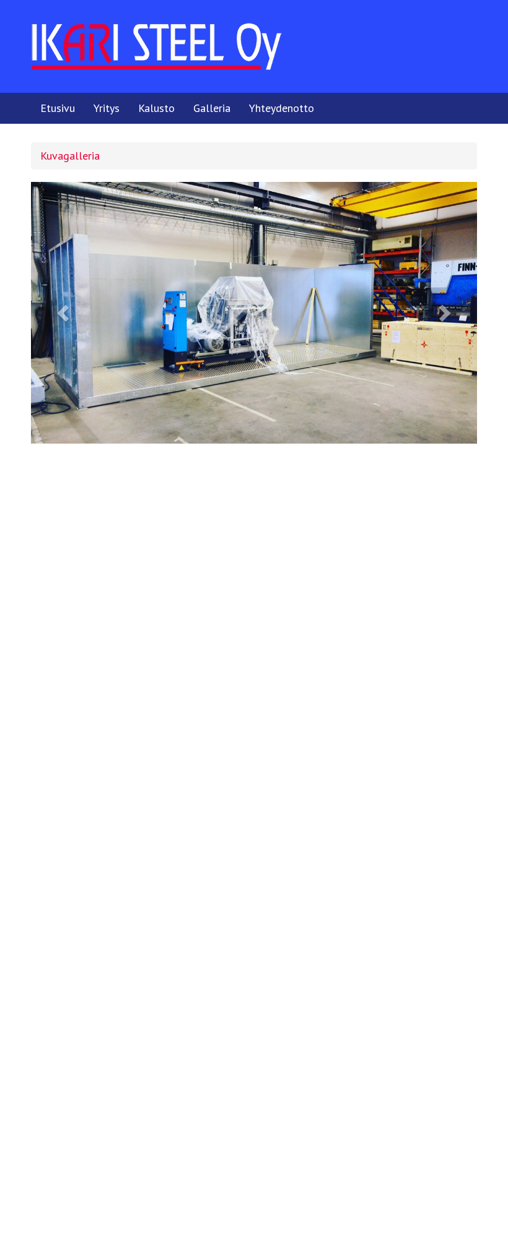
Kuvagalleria (70, 156)
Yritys (107, 108)
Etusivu (57, 108)
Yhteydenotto (281, 108)
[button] (64, 313)
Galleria (211, 108)
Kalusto (156, 108)
